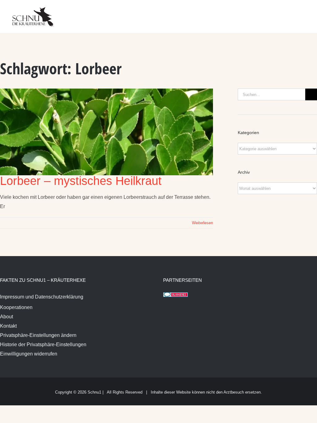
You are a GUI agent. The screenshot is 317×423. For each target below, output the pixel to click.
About (6, 316)
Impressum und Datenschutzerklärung (41, 296)
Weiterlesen (202, 222)
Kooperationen (16, 307)
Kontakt (8, 326)
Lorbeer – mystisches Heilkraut (81, 180)
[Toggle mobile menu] (305, 12)
